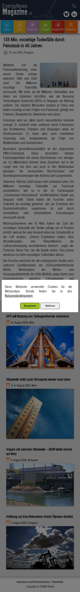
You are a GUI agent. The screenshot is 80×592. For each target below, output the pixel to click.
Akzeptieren (30, 305)
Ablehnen (50, 305)
